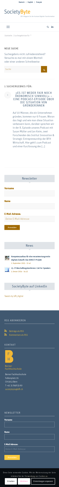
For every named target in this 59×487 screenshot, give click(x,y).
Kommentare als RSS (18, 335)
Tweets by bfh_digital (13, 296)
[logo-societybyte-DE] (29, 13)
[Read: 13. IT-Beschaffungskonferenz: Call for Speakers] (7, 269)
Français (39, 2)
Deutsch (22, 2)
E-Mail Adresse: (12, 214)
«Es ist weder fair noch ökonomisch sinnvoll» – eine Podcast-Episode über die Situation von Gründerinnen (33, 99)
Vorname (9, 188)
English (30, 2)
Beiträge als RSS (16, 331)
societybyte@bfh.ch (14, 389)
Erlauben (11, 481)
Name (7, 201)
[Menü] (8, 27)
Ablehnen (24, 481)
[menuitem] (21, 2)
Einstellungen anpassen (43, 481)
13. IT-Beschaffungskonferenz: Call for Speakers (31, 268)
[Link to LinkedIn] (52, 27)
